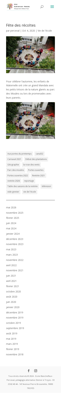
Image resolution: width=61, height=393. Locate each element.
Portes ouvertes (35, 170)
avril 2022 (11, 265)
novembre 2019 (14, 317)
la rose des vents (31, 164)
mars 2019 (12, 343)
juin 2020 (11, 301)
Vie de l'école (45, 30)
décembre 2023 (14, 239)
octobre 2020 (13, 291)
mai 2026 (11, 207)
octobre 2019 (13, 322)
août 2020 (11, 296)
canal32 (39, 153)
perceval (14, 30)
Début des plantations (36, 159)
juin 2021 (11, 275)
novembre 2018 (14, 354)
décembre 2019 (14, 312)
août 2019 (11, 333)
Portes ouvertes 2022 (17, 175)
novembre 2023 (14, 244)
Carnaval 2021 (14, 159)
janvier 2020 (12, 307)
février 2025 (12, 217)
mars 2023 (12, 254)
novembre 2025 (14, 212)
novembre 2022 (14, 260)
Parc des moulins (15, 170)
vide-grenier (13, 191)
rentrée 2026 (13, 180)
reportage (29, 180)
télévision (46, 186)
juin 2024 (11, 223)
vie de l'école (29, 191)
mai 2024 (11, 228)
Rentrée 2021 (38, 175)
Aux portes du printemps (19, 153)
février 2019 (12, 349)
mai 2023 (11, 249)
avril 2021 (11, 281)
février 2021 (12, 286)
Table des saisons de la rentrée (22, 186)
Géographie (13, 164)
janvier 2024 (12, 233)
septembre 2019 (15, 328)
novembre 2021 (14, 270)
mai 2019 (11, 338)
